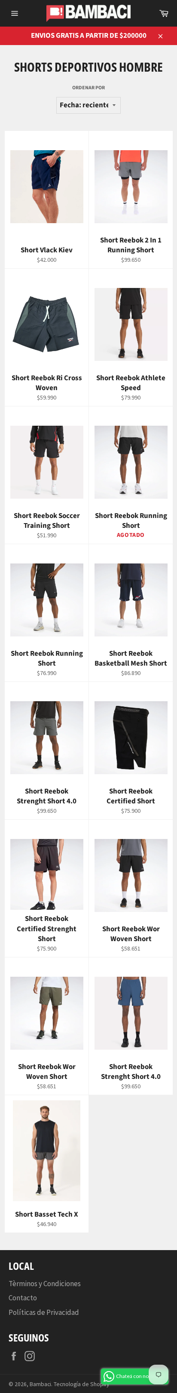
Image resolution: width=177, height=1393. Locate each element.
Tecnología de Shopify (81, 1384)
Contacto (23, 1297)
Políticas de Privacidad (44, 1312)
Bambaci (40, 1384)
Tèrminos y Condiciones (45, 1283)
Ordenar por (88, 88)
